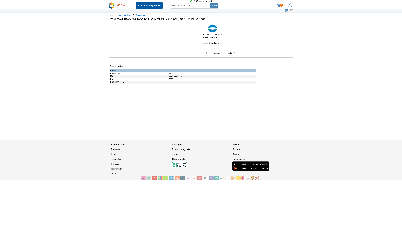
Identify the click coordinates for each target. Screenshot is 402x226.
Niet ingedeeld (124, 15)
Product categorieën (181, 149)
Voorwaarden (239, 159)
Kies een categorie (148, 5)
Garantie (115, 164)
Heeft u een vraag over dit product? (219, 53)
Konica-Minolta (142, 15)
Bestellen (115, 149)
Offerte (114, 173)
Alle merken (177, 154)
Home (111, 15)
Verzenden (116, 159)
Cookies (236, 154)
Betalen (114, 154)
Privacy (236, 149)
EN (291, 11)
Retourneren (116, 169)
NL (286, 11)
